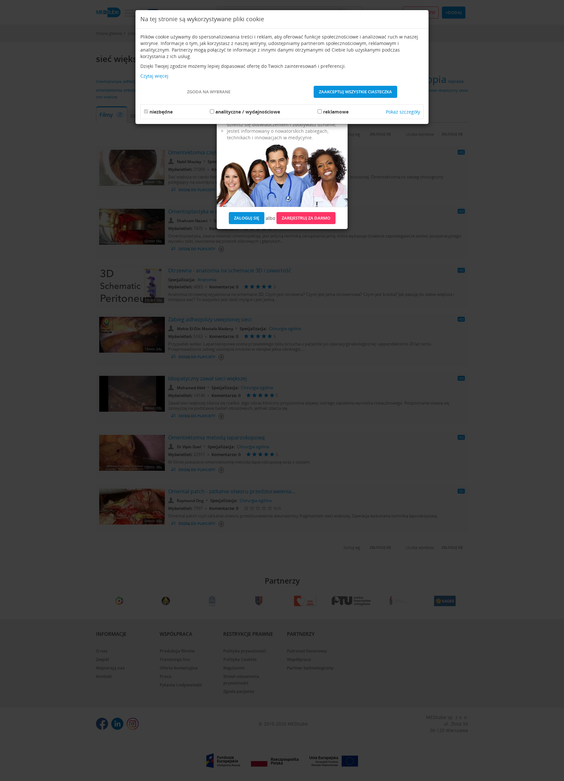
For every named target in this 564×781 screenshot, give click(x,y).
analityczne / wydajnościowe (247, 112)
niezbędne (161, 112)
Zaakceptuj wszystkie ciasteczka (355, 92)
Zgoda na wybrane (208, 92)
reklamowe (336, 112)
